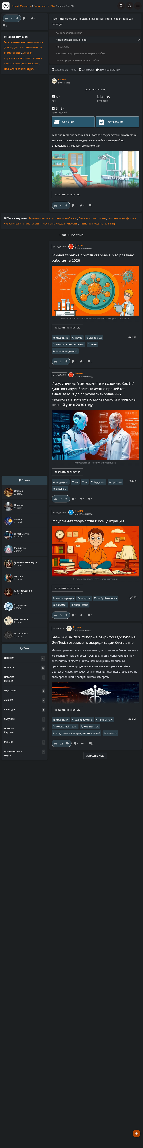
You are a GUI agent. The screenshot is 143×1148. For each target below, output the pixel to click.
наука (78, 337)
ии (76, 482)
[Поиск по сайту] (121, 6)
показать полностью (67, 194)
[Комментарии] (92, 205)
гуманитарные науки (13, 753)
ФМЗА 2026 (106, 719)
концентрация (65, 598)
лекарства (95, 337)
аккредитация (84, 719)
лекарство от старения (70, 344)
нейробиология (107, 598)
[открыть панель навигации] (138, 6)
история (9, 657)
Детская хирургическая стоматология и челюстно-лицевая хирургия (23, 58)
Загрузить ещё (95, 755)
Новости (59, 628)
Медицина (26, 6)
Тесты (15, 6)
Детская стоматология (28, 47)
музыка (8, 741)
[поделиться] (83, 205)
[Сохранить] (75, 205)
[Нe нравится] (66, 205)
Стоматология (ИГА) (44, 6)
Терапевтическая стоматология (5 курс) (53, 218)
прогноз (117, 482)
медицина (62, 337)
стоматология (12, 52)
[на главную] (5, 6)
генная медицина (66, 351)
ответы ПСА (91, 726)
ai (86, 482)
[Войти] (129, 6)
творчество (81, 604)
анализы (61, 488)
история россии (9, 679)
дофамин (61, 604)
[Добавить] (136, 1133)
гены (94, 344)
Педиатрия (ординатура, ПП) (21, 69)
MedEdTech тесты (66, 726)
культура (9, 709)
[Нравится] (56, 205)
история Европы (9, 730)
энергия (86, 598)
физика (8, 699)
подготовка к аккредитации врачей (78, 733)
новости (112, 733)
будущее (99, 482)
